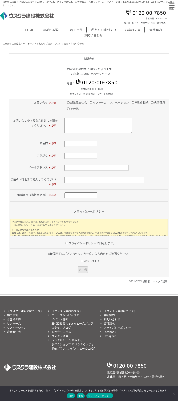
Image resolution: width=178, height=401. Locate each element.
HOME (29, 29)
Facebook (110, 332)
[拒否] (173, 393)
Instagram (110, 336)
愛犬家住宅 (14, 332)
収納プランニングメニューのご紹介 (73, 348)
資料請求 (109, 323)
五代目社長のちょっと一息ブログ (72, 323)
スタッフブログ (61, 327)
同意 (70, 395)
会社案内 (109, 315)
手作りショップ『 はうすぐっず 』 (73, 344)
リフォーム (14, 323)
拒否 (80, 395)
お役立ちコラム (61, 332)
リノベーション (16, 327)
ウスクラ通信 (59, 336)
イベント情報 (59, 319)
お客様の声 (133, 29)
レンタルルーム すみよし (67, 340)
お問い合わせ (93, 35)
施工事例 (12, 315)
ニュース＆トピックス (65, 315)
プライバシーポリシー (117, 327)
